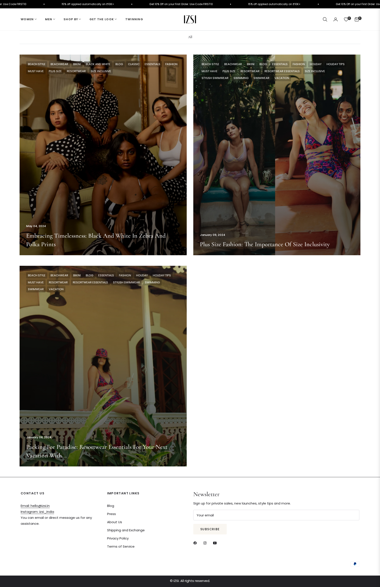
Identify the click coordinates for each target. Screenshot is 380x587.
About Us (114, 522)
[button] (325, 19)
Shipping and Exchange (126, 530)
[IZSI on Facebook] (196, 543)
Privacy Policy (118, 538)
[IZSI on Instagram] (206, 543)
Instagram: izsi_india (37, 511)
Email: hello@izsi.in (35, 505)
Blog (110, 505)
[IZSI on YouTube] (216, 543)
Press (111, 514)
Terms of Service (121, 546)
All (190, 37)
